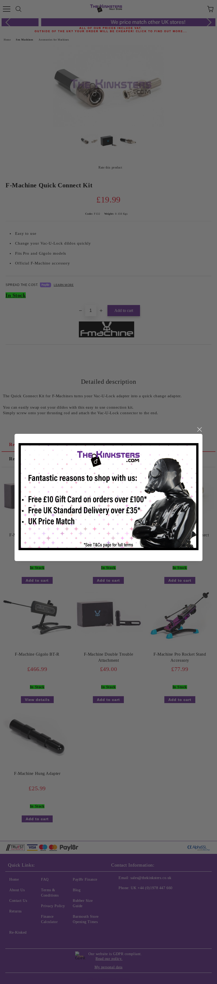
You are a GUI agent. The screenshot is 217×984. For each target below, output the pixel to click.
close (199, 429)
